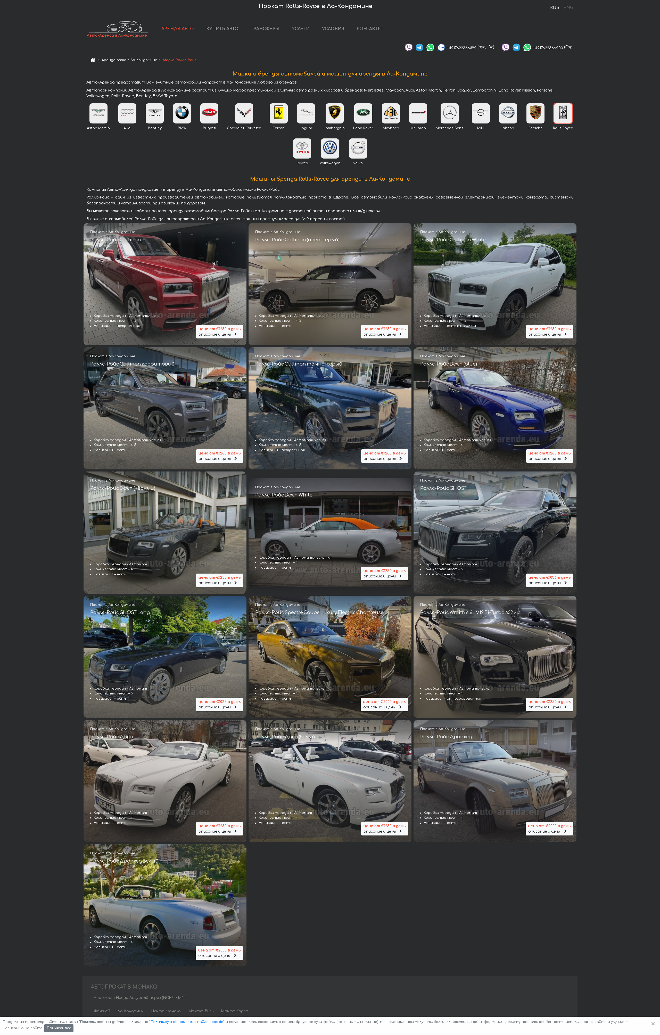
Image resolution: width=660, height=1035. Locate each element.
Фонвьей (102, 1011)
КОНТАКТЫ (369, 29)
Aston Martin (98, 128)
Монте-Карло (234, 1011)
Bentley (155, 128)
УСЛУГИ (301, 29)
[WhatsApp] (430, 47)
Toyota (302, 163)
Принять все (59, 1028)
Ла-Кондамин (131, 1011)
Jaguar (306, 128)
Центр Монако (166, 1011)
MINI (480, 128)
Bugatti (209, 128)
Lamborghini (334, 128)
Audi (127, 128)
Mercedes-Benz (449, 128)
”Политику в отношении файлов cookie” (187, 1022)
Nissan (508, 128)
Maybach (391, 128)
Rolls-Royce (563, 128)
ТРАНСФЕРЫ (265, 29)
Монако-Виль (200, 1011)
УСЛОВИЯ (333, 29)
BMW (182, 128)
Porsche (536, 128)
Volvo (358, 163)
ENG (568, 7)
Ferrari (279, 128)
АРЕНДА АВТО (177, 29)
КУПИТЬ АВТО (222, 29)
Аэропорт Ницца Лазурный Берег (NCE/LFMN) (140, 998)
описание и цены (220, 331)
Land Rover (363, 128)
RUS (554, 7)
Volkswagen (330, 163)
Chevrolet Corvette (244, 128)
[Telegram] (419, 47)
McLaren (418, 128)
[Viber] (409, 47)
